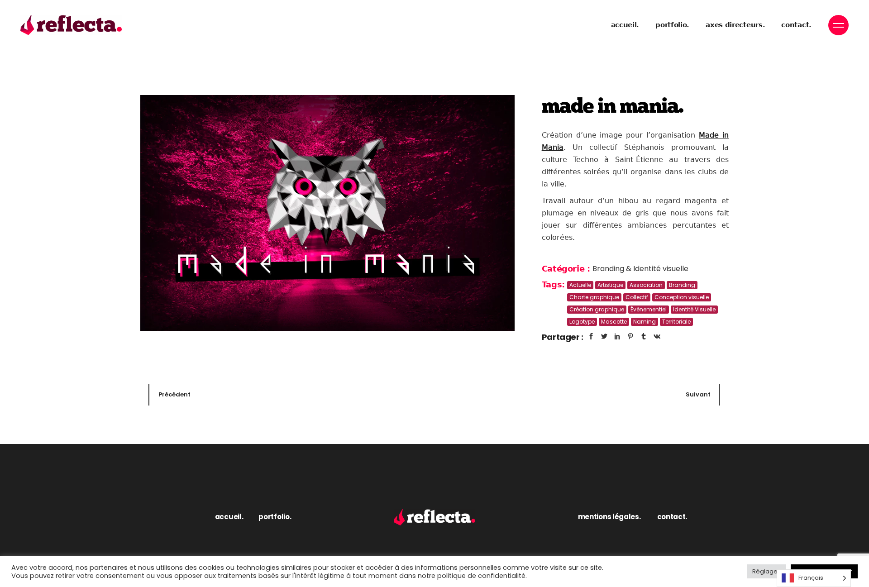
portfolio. (274, 516)
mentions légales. (609, 516)
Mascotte (614, 321)
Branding (682, 285)
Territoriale (676, 321)
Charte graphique (594, 297)
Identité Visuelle (694, 309)
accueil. (229, 516)
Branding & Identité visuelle (640, 268)
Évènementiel (648, 309)
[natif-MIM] (327, 213)
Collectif (636, 297)
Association (646, 285)
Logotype (582, 321)
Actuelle (580, 285)
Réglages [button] (766, 571)
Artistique (610, 285)
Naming (644, 321)
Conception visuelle (681, 297)
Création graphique (596, 309)
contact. (672, 516)
